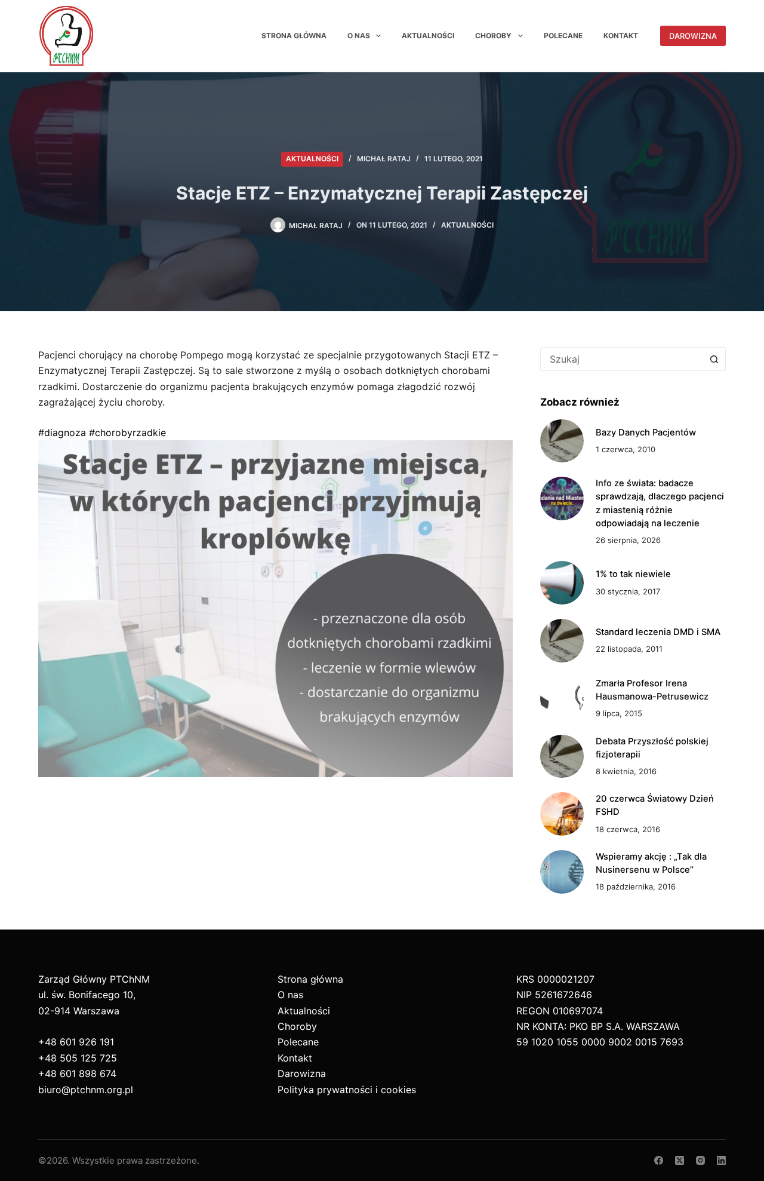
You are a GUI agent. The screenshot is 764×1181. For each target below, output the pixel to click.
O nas (358, 35)
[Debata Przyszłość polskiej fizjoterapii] (562, 756)
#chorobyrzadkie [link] (127, 432)
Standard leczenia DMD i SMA (658, 632)
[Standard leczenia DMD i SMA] (562, 640)
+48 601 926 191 (76, 1042)
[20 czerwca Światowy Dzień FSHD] (562, 814)
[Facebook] (658, 1160)
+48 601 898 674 (77, 1073)
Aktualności (428, 35)
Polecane (563, 35)
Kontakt (620, 35)
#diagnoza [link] (62, 432)
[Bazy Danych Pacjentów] (562, 441)
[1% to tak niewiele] (562, 583)
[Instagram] (700, 1160)
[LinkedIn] (721, 1160)
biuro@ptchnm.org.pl (85, 1090)
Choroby (493, 35)
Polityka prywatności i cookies (347, 1090)
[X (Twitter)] (679, 1160)
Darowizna (693, 36)
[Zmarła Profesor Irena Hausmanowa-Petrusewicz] (562, 698)
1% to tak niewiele (633, 574)
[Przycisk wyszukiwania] (714, 359)
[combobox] (622, 359)
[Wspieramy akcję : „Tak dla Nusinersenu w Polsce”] (562, 872)
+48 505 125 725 (77, 1058)
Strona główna (293, 35)
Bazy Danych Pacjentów (646, 432)
